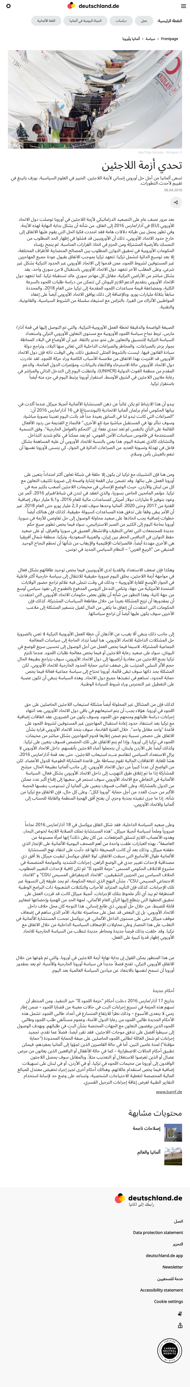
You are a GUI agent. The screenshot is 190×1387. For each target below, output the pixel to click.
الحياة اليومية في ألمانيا (85, 20)
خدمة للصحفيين (170, 1279)
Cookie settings (168, 1301)
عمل (144, 20)
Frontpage (169, 39)
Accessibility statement (161, 1290)
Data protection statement (158, 1232)
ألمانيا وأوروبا (131, 39)
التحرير (178, 1244)
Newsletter (173, 1267)
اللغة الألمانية (46, 20)
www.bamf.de (169, 1092)
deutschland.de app (164, 1256)
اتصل (178, 1221)
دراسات (121, 20)
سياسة (150, 39)
